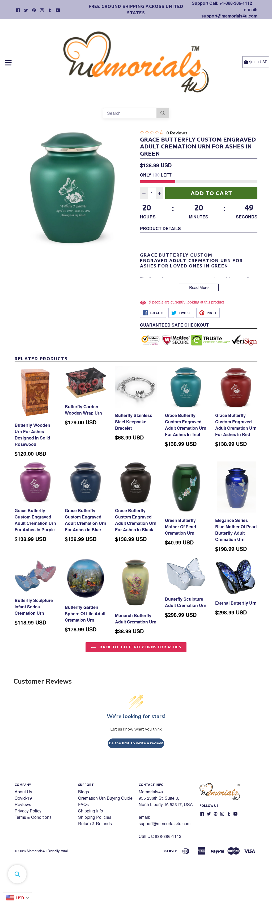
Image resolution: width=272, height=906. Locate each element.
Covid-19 (23, 798)
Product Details (160, 228)
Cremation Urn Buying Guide (105, 798)
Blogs (83, 792)
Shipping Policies (94, 817)
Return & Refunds (95, 823)
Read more (199, 287)
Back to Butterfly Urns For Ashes (140, 647)
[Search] (162, 113)
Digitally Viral (58, 850)
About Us (23, 792)
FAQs (83, 804)
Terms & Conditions (33, 817)
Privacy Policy (28, 811)
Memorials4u (36, 850)
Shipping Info (90, 811)
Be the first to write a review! (136, 743)
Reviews (23, 804)
